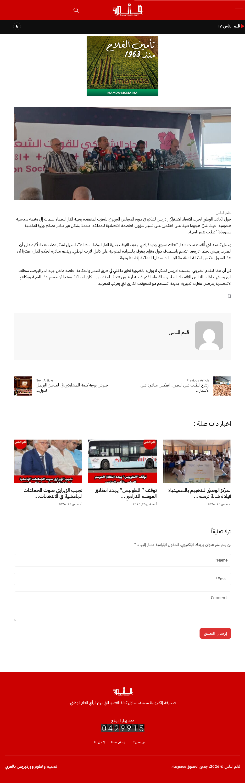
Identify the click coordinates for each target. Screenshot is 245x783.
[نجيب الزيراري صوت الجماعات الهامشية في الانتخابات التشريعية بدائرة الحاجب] (48, 461)
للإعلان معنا (119, 742)
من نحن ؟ (139, 742)
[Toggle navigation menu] (239, 10)
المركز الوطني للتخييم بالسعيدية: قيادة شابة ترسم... (199, 493)
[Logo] (127, 16)
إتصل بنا (99, 742)
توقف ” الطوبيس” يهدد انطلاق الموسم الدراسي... (126, 493)
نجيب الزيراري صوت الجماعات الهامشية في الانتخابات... (52, 493)
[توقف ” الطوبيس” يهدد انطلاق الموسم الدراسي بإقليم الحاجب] (122, 461)
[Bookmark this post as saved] (229, 296)
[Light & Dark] (17, 26)
